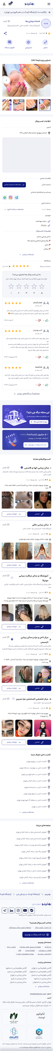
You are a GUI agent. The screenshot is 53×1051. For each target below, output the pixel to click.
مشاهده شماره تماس (12, 184)
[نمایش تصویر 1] (44, 105)
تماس (37, 514)
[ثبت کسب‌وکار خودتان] (10, 4)
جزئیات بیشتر (12, 514)
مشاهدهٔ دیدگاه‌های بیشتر (28, 393)
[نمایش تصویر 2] (31, 105)
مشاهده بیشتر (28, 254)
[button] (26, 492)
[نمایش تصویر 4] (5, 105)
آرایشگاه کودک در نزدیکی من (28, 894)
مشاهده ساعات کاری (15, 209)
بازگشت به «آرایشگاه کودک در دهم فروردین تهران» (25, 12)
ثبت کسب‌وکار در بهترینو (37, 444)
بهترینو (48, 894)
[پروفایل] (4, 4)
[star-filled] (13, 267)
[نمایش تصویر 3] (18, 105)
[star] (11, 287)
